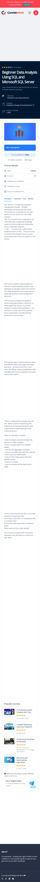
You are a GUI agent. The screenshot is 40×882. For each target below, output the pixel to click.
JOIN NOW (27, 5)
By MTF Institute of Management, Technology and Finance (25, 750)
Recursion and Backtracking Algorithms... (22, 760)
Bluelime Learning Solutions (18, 98)
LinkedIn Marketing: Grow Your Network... (25, 726)
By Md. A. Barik (22, 768)
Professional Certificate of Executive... (25, 740)
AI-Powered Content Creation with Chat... (24, 711)
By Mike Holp (21, 733)
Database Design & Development (19, 105)
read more (13, 776)
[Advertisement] (20, 38)
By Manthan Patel (22, 718)
